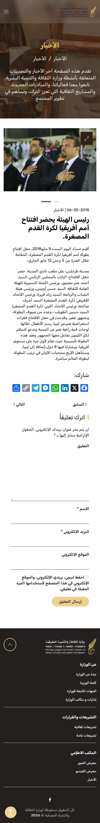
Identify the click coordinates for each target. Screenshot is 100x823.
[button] (6, 11)
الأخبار (59, 210)
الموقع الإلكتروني (75, 554)
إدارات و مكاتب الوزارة (81, 699)
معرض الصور (87, 763)
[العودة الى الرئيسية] (78, 11)
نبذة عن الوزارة (86, 674)
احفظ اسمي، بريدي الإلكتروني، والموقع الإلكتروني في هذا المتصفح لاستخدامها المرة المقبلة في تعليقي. (53, 583)
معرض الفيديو (86, 771)
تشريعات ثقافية (85, 727)
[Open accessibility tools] (11, 812)
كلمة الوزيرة (88, 683)
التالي (20, 404)
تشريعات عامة (86, 735)
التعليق (83, 446)
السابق (78, 404)
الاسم (83, 508)
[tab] (56, 201)
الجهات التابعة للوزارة (81, 691)
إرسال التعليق (70, 601)
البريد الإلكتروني (75, 531)
